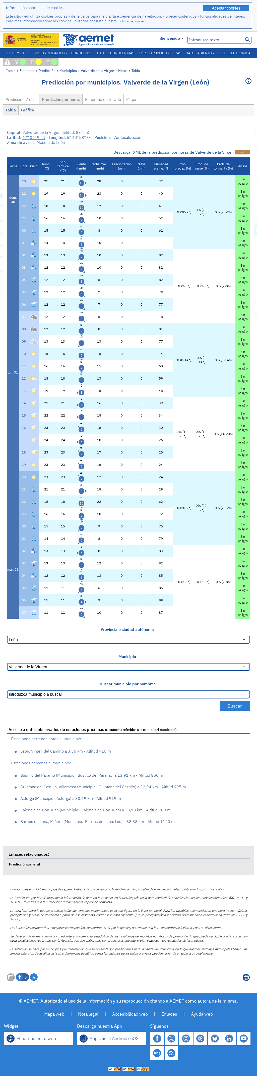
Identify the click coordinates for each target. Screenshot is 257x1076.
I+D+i (101, 53)
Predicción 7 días (21, 99)
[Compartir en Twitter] (34, 977)
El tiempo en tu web (103, 99)
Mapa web (54, 1014)
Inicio (11, 70)
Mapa (131, 99)
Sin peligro (243, 181)
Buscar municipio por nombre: (127, 683)
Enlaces (169, 1014)
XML (242, 152)
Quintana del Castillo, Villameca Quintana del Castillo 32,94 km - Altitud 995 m (103, 786)
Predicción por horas (61, 99)
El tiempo (15, 53)
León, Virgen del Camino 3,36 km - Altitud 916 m (65, 751)
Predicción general (24, 864)
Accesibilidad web (130, 1014)
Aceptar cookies (226, 8)
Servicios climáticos (47, 53)
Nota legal (88, 1014)
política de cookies (132, 21)
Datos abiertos (200, 53)
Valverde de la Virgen (97, 70)
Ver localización (127, 137)
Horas (122, 70)
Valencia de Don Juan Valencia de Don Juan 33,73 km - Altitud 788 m (95, 809)
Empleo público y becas (160, 53)
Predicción (47, 70)
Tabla (136, 70)
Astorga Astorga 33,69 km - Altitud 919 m (70, 798)
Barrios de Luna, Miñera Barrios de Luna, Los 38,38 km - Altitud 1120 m (97, 821)
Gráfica (27, 109)
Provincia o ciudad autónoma (127, 629)
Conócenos (81, 53)
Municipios (68, 70)
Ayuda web (202, 1014)
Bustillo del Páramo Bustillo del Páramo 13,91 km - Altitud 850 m (91, 775)
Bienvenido (169, 38)
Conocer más (122, 53)
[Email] (11, 979)
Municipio (127, 656)
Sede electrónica (234, 53)
